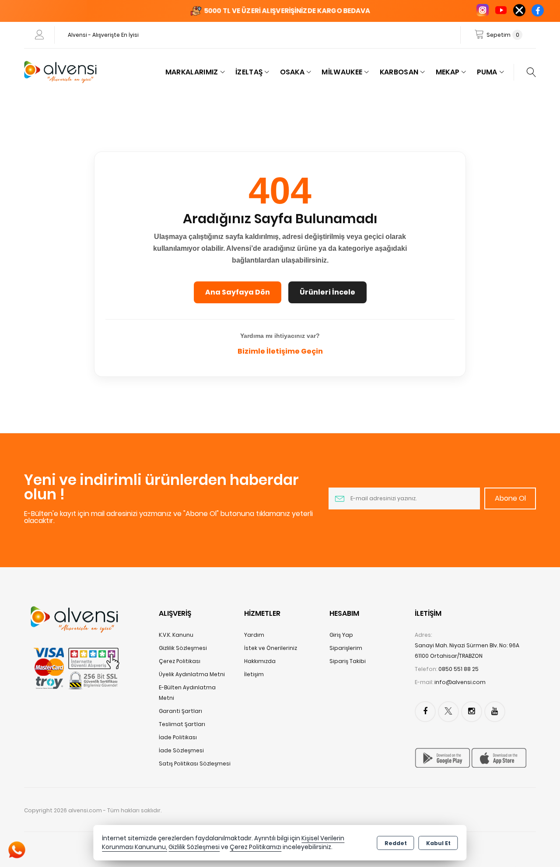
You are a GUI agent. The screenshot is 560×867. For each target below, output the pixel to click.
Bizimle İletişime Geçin (280, 351)
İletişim (254, 674)
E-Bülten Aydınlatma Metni (187, 693)
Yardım (254, 635)
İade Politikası (178, 737)
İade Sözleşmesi (181, 750)
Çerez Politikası (179, 661)
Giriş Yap (341, 635)
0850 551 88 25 (458, 669)
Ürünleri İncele (327, 292)
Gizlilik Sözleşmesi (183, 648)
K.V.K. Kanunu (176, 635)
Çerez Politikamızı (255, 847)
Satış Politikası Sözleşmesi (195, 763)
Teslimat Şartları (182, 724)
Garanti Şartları (180, 711)
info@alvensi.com (460, 682)
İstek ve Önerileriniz (270, 648)
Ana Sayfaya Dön (237, 292)
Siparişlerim (345, 648)
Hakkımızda (260, 661)
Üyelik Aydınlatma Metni (192, 674)
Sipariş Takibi (347, 661)
